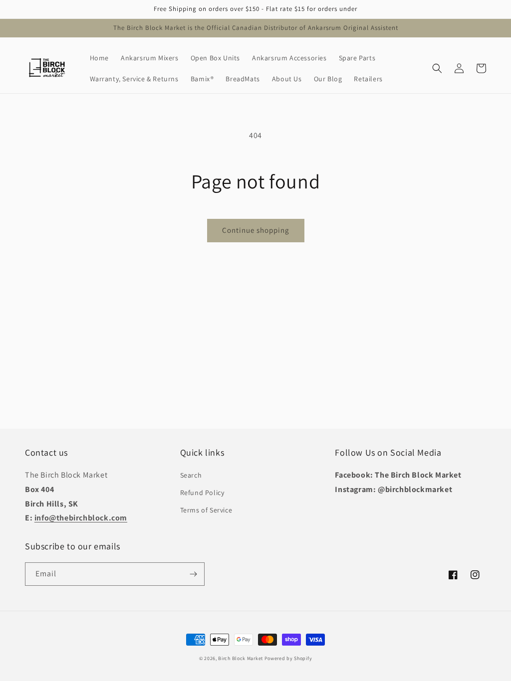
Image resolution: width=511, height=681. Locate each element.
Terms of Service (206, 510)
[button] (437, 68)
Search (191, 475)
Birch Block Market (240, 658)
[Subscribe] (193, 574)
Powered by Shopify (288, 658)
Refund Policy (202, 492)
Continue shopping (255, 230)
